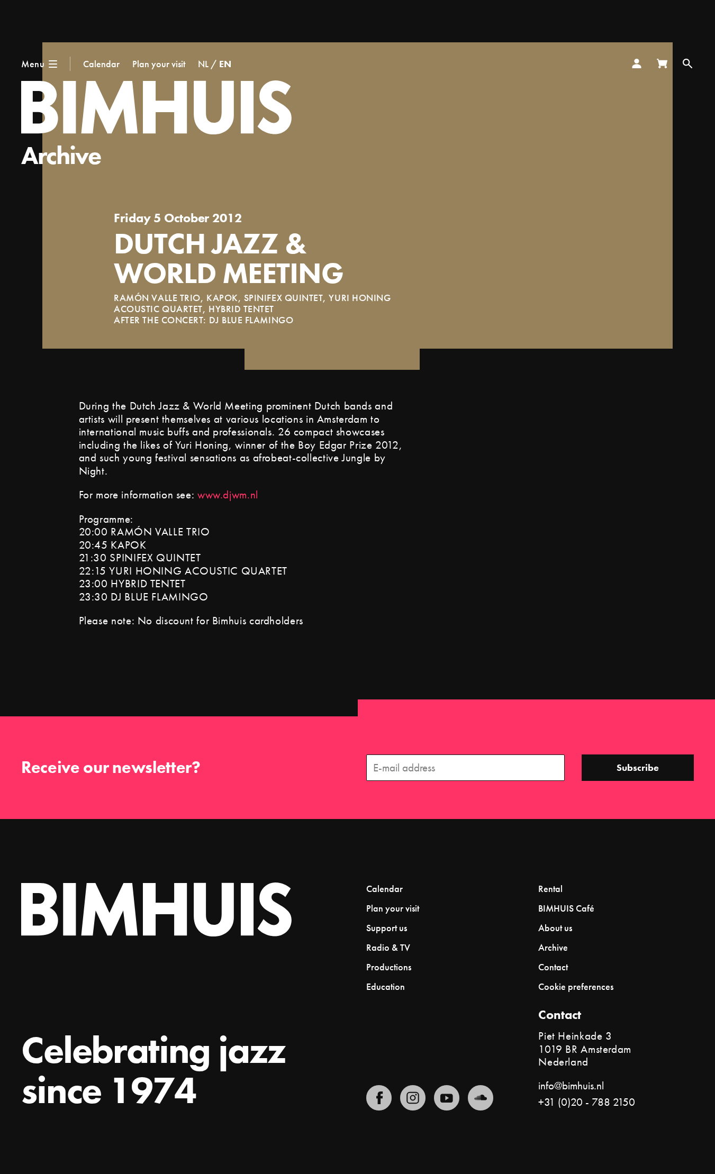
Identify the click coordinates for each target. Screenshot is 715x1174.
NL (203, 64)
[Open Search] (687, 63)
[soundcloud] (480, 1098)
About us (555, 928)
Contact (553, 967)
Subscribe (638, 767)
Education (385, 986)
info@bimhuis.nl (571, 1085)
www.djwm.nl (227, 494)
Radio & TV (388, 947)
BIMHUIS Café (566, 908)
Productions (388, 967)
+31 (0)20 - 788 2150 (586, 1102)
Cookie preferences (575, 986)
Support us (386, 928)
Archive (61, 155)
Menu (32, 64)
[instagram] (413, 1098)
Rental (550, 888)
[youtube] (446, 1098)
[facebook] (379, 1098)
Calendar (101, 64)
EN (225, 64)
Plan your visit (158, 64)
